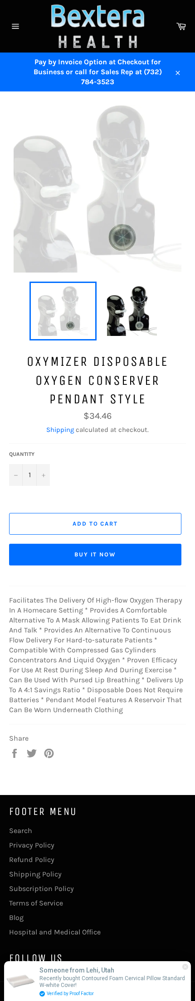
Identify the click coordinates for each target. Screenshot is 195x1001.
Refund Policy (31, 859)
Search (20, 830)
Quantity (21, 454)
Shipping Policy (35, 874)
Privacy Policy (31, 845)
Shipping (60, 430)
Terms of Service (36, 903)
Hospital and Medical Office (55, 932)
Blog (16, 917)
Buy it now (95, 554)
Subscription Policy (41, 888)
